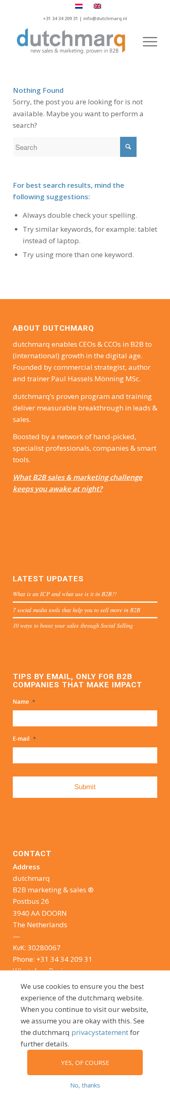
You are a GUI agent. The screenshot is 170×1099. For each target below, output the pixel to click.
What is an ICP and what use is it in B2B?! (65, 594)
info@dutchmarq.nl (105, 18)
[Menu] (146, 41)
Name (24, 701)
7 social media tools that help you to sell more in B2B (76, 610)
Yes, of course (85, 1062)
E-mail (24, 738)
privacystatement (99, 1032)
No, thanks (85, 1085)
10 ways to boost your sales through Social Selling (73, 625)
